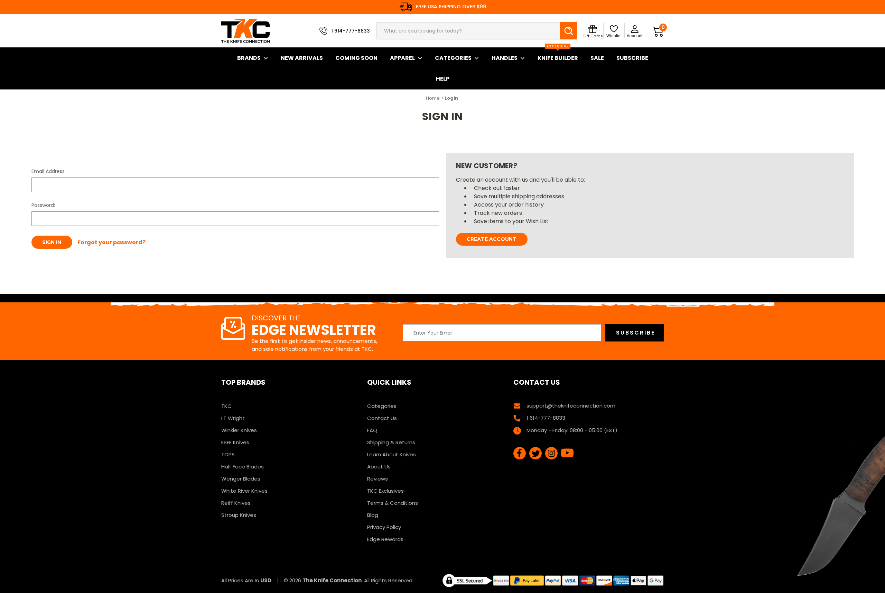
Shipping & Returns (391, 442)
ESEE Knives (235, 442)
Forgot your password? (111, 242)
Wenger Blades (240, 478)
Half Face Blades (242, 466)
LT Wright (233, 418)
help (442, 79)
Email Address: (48, 171)
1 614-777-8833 (350, 30)
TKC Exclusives (385, 490)
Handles (505, 58)
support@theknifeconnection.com (571, 405)
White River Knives (244, 490)
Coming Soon (356, 58)
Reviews (377, 478)
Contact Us (382, 418)
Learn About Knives (391, 454)
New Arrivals (302, 58)
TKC (226, 406)
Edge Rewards (385, 539)
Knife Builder (558, 54)
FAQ (372, 430)
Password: (43, 205)
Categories (453, 58)
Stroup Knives (238, 515)
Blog (372, 515)
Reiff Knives (236, 503)
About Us (379, 466)
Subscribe (632, 58)
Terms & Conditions (392, 503)
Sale (597, 58)
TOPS (228, 454)
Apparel (402, 58)
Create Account (491, 239)
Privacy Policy (384, 527)
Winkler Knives (239, 430)
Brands (249, 58)
